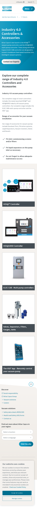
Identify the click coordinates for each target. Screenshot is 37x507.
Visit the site (26, 444)
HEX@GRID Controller (13, 246)
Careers (6, 403)
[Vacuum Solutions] (19, 17)
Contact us (7, 418)
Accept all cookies (17, 493)
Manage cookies (17, 498)
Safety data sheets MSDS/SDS (14, 412)
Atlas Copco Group (10, 396)
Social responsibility (11, 393)
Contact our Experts (11, 61)
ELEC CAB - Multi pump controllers (18, 287)
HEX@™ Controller (11, 204)
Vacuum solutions (10, 400)
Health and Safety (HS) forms (14, 415)
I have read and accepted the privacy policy (21, 174)
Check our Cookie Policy (17, 487)
